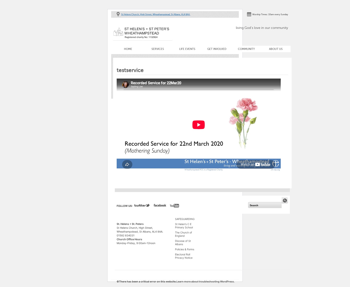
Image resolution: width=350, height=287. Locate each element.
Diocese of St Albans (183, 242)
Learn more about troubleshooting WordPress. (205, 281)
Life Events (187, 49)
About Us (276, 49)
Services (157, 49)
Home (128, 49)
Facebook (160, 206)
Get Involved (216, 49)
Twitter (142, 206)
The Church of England (183, 234)
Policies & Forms (184, 249)
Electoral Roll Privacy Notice (183, 256)
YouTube (174, 206)
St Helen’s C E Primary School (184, 226)
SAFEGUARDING (185, 219)
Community (246, 49)
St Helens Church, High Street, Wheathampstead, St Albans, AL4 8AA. (155, 14)
